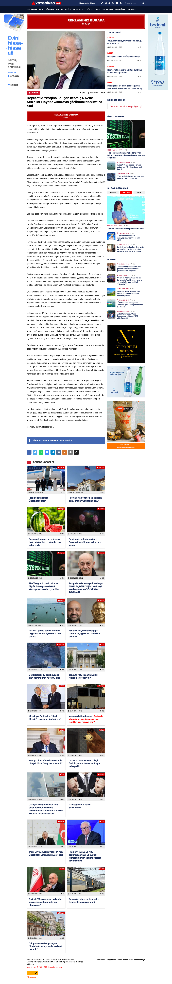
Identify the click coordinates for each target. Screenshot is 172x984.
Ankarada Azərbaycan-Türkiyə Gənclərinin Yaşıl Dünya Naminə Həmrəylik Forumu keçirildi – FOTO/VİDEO (129, 281)
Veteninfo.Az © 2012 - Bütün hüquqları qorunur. (44, 967)
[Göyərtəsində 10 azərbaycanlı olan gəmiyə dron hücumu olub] (46, 657)
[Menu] (29, 3)
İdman (97, 9)
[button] (76, 452)
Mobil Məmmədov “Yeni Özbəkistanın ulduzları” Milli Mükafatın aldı (127, 316)
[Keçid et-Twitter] (102, 3)
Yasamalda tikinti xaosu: (86, 719)
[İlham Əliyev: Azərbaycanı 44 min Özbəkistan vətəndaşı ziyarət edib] (46, 834)
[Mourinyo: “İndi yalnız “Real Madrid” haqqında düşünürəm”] (46, 698)
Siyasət (59, 9)
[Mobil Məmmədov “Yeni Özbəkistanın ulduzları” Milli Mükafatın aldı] (111, 314)
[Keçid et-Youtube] (117, 3)
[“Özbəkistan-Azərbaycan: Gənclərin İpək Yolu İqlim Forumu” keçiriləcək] (111, 303)
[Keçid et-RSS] (121, 3)
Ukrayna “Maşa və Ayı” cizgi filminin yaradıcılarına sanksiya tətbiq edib (84, 763)
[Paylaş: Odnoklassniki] (64, 452)
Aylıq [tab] (139, 193)
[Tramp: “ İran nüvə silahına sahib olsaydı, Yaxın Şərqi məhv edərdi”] (46, 742)
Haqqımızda (111, 960)
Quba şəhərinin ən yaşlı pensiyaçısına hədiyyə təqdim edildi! (128, 238)
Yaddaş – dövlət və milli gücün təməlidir (125, 228)
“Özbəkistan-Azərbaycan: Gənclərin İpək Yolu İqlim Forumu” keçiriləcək (130, 304)
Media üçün (128, 960)
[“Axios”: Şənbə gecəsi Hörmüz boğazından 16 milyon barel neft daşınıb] (46, 612)
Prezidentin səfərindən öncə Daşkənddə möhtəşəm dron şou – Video (86, 542)
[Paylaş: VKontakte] (58, 452)
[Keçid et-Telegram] (109, 3)
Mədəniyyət (120, 9)
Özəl (41, 9)
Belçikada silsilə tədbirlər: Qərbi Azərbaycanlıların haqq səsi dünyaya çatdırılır (129, 293)
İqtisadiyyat (79, 9)
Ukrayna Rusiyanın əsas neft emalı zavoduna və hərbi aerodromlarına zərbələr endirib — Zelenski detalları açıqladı (46, 809)
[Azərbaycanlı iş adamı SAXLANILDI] (86, 786)
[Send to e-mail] (70, 452)
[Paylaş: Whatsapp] (41, 452)
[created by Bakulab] (86, 977)
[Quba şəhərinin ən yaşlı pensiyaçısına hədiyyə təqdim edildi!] (111, 236)
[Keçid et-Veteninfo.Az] (46, 3)
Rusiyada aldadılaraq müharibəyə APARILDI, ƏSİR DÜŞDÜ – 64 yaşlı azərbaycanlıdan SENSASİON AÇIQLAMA (85, 587)
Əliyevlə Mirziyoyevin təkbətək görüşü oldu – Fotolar (124, 42)
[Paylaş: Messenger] (47, 452)
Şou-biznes (107, 9)
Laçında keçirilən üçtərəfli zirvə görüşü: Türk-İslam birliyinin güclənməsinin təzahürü (129, 268)
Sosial (68, 9)
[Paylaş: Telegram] (52, 452)
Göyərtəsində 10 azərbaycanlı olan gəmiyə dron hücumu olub (44, 676)
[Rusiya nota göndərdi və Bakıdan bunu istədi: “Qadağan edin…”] (86, 480)
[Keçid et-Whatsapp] (113, 3)
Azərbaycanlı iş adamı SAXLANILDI (80, 806)
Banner (34, 93)
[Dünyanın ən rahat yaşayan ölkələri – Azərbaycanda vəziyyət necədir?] (46, 925)
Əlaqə (119, 960)
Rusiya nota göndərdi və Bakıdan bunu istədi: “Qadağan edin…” (85, 499)
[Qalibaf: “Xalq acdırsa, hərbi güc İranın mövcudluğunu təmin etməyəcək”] (46, 881)
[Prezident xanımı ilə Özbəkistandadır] (46, 480)
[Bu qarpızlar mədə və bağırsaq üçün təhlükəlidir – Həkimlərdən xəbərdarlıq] (46, 521)
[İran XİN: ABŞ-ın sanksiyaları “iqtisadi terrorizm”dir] (86, 657)
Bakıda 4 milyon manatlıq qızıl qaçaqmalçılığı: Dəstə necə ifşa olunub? (84, 633)
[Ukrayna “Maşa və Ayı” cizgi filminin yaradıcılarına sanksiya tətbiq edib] (86, 742)
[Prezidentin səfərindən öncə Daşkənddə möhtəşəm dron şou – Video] (86, 521)
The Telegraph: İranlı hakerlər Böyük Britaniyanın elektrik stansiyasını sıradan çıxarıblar (44, 586)
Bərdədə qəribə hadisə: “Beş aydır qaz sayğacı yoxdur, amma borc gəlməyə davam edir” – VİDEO (130, 249)
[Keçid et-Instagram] (105, 3)
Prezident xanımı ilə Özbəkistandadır (38, 499)
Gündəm (50, 9)
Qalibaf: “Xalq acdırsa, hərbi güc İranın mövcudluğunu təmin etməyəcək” (45, 902)
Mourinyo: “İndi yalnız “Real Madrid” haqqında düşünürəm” (45, 717)
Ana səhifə (32, 9)
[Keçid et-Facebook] (98, 3)
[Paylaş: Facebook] (29, 452)
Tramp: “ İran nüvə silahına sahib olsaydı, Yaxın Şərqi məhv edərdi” (46, 762)
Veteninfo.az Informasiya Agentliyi (126, 106)
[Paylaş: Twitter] (35, 452)
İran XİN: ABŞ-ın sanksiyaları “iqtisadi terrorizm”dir (83, 676)
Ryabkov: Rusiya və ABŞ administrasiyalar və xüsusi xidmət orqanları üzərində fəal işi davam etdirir (85, 856)
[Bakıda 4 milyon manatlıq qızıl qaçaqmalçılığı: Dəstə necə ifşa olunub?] (86, 612)
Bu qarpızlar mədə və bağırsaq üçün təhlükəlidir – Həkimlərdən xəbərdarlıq (45, 542)
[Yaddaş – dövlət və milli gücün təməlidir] (126, 210)
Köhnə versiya (139, 960)
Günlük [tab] (113, 193)
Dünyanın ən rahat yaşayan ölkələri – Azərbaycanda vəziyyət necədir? (45, 946)
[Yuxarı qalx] (165, 977)
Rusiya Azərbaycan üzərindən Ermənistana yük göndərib (84, 900)
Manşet (61, 509)
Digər (131, 9)
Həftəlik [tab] (126, 193)
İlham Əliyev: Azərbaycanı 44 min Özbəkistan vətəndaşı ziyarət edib (46, 853)
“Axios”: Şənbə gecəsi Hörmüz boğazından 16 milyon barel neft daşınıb (45, 633)
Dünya (90, 9)
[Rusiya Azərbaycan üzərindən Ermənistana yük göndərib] (86, 881)
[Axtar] (143, 3)
